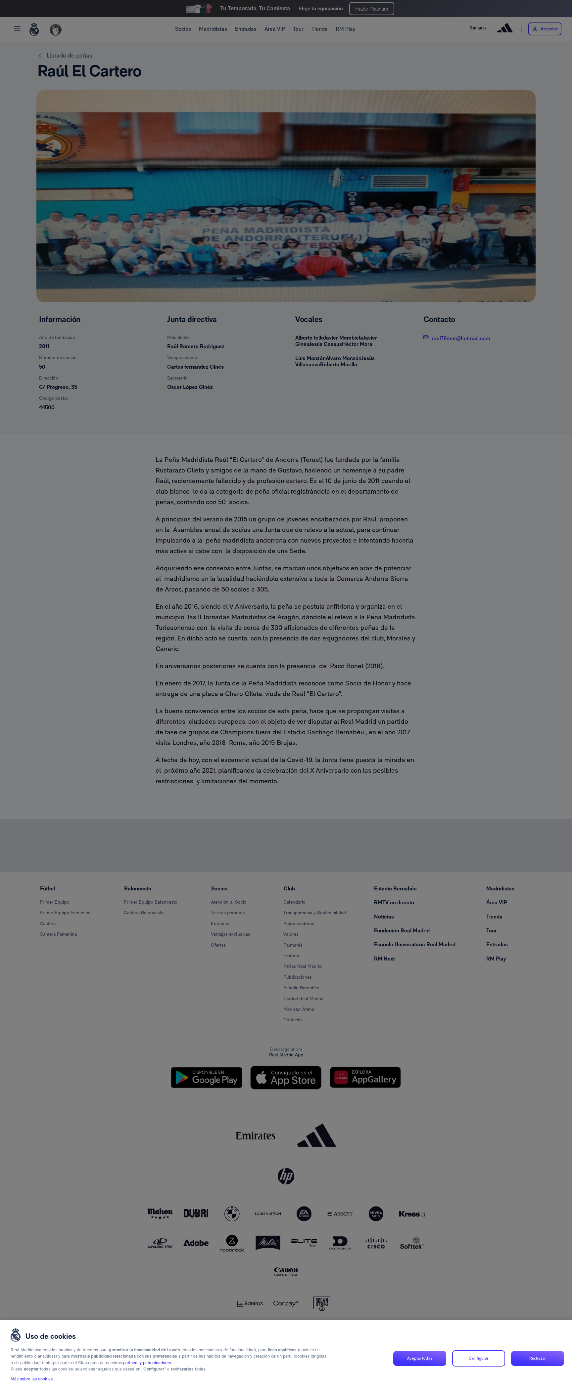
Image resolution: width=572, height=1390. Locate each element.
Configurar (478, 1358)
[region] (286, 1355)
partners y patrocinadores (147, 1362)
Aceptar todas (419, 1358)
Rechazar (537, 1358)
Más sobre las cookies (32, 1378)
